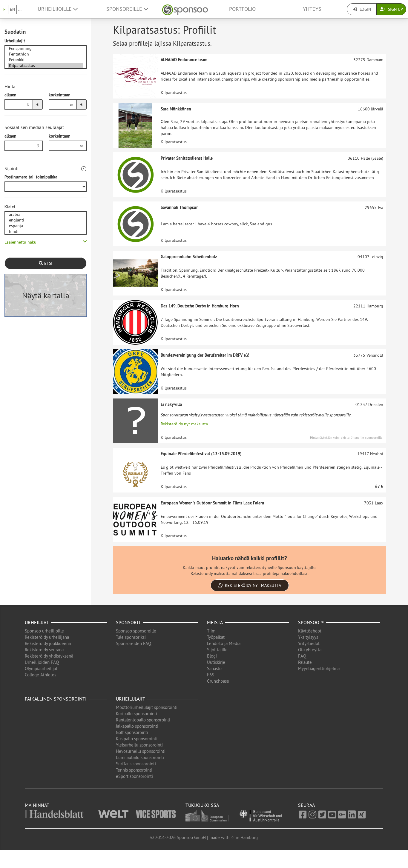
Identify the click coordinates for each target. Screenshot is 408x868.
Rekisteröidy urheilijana (47, 637)
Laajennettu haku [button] (20, 242)
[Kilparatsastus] (45, 65)
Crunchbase (218, 681)
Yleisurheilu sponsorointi (139, 745)
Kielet (9, 207)
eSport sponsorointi (134, 776)
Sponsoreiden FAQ (133, 643)
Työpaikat (216, 637)
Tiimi (212, 631)
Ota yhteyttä (309, 649)
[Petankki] (45, 60)
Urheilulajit (14, 41)
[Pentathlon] (45, 54)
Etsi (47, 263)
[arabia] (45, 214)
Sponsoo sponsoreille (136, 631)
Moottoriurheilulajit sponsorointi (146, 707)
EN (12, 9)
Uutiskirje (216, 662)
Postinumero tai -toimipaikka (30, 177)
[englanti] (45, 220)
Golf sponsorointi (132, 732)
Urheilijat (37, 622)
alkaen (10, 95)
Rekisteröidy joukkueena (48, 643)
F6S (210, 675)
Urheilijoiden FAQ (42, 662)
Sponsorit (128, 622)
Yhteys (312, 9)
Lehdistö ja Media (223, 643)
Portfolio (242, 9)
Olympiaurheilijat (41, 668)
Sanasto (214, 668)
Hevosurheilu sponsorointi (140, 751)
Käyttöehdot (309, 631)
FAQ (302, 656)
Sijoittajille (217, 649)
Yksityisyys (308, 637)
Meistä (215, 622)
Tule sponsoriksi (131, 637)
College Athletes (40, 675)
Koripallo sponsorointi (136, 713)
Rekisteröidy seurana (44, 649)
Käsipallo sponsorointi (136, 738)
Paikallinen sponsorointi (56, 699)
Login (364, 9)
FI (5, 9)
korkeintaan (59, 95)
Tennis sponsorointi (134, 770)
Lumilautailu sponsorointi (140, 757)
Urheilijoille (55, 9)
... (20, 9)
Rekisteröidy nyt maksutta (184, 424)
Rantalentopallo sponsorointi (143, 720)
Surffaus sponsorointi (136, 764)
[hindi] (45, 231)
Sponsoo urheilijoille (44, 631)
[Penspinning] (45, 48)
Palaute (305, 662)
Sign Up (395, 9)
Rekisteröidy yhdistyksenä (49, 656)
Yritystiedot (309, 643)
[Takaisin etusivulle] (185, 9)
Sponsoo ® (311, 622)
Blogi (212, 656)
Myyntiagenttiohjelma (319, 668)
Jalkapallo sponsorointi (137, 726)
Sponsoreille (125, 9)
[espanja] (45, 226)
